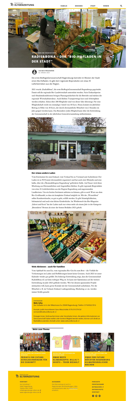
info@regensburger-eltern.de (29, 390)
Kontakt (95, 392)
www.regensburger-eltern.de (29, 392)
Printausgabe (98, 384)
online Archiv (73, 388)
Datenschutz (97, 389)
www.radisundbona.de (69, 321)
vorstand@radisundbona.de (44, 312)
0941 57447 (29, 388)
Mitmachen (97, 387)
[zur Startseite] (22, 4)
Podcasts (96, 382)
